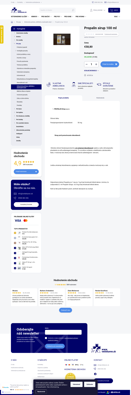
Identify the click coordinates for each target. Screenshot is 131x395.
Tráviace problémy (22, 65)
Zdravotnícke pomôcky (23, 130)
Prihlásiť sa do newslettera (55, 346)
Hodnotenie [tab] (100, 98)
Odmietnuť (76, 384)
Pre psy (18, 43)
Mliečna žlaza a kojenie (23, 91)
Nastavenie (41, 392)
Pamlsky (19, 105)
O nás (12, 2)
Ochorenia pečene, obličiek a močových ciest (25, 86)
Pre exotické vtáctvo (22, 123)
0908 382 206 (23, 198)
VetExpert (19, 133)
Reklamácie (41, 376)
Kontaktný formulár (26, 204)
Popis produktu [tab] (63, 98)
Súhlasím (90, 384)
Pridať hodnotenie (21, 171)
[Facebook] (95, 373)
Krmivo (18, 36)
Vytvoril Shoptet (100, 392)
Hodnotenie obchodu (65, 280)
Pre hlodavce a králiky (23, 116)
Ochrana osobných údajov (45, 373)
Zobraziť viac (65, 310)
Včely (18, 137)
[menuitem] (20, 17)
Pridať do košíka (108, 64)
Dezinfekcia (19, 126)
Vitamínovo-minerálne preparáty (26, 68)
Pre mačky (19, 40)
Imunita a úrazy (21, 58)
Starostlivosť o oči (22, 82)
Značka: (89, 37)
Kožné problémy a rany (23, 54)
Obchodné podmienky (44, 370)
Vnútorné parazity (22, 95)
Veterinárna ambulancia (33, 2)
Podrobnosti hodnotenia (111, 34)
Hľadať (73, 10)
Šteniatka (19, 102)
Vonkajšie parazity (22, 51)
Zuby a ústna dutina (23, 98)
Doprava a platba (43, 367)
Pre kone (19, 109)
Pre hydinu (19, 112)
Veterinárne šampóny (23, 72)
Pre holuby (19, 119)
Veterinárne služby (22, 33)
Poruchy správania (22, 61)
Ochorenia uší (21, 75)
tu (58, 387)
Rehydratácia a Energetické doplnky (27, 79)
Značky (18, 140)
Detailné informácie (90, 70)
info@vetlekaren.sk (25, 194)
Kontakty (20, 2)
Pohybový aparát (22, 47)
